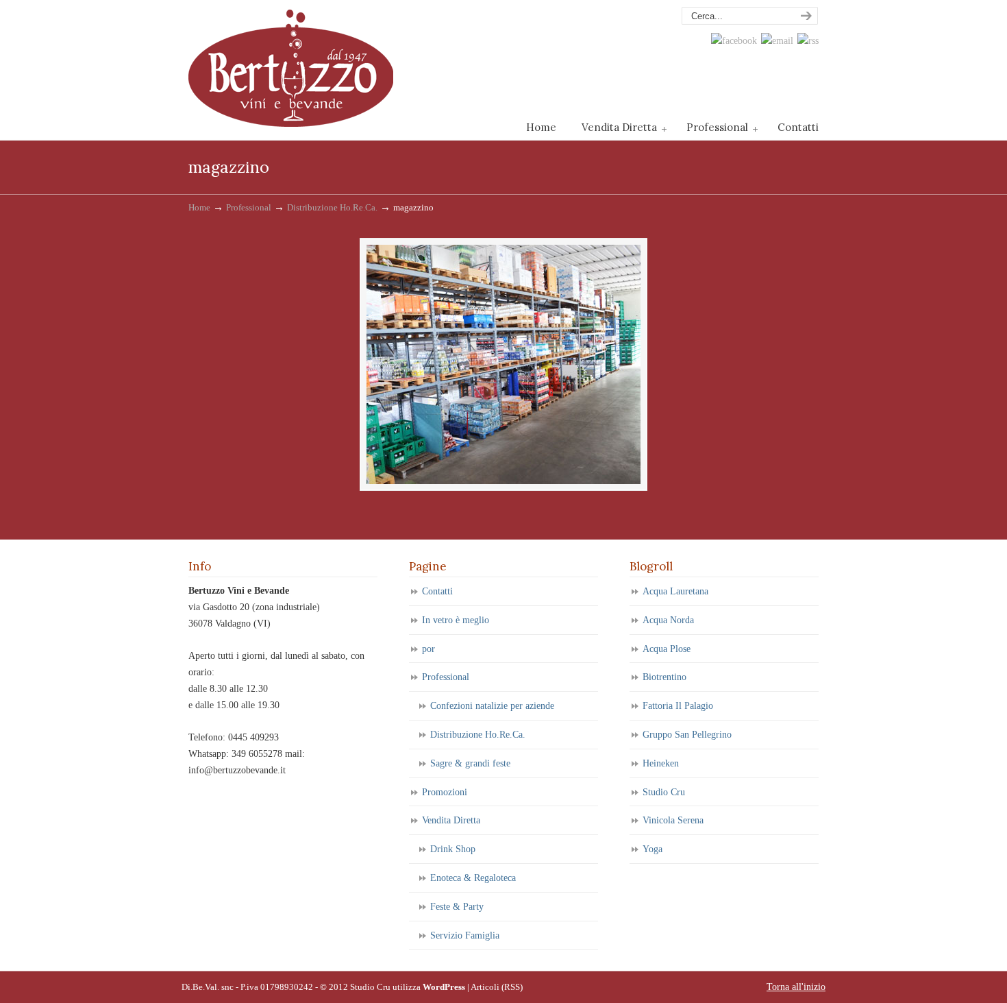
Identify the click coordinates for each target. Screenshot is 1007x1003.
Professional (248, 208)
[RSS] (808, 41)
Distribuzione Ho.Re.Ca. (332, 208)
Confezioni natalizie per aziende (492, 706)
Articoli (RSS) (497, 987)
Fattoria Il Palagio (678, 706)
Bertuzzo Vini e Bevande (291, 66)
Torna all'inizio (796, 987)
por (428, 649)
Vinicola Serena (673, 820)
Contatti (437, 591)
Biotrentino (664, 677)
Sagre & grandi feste (470, 763)
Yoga (652, 849)
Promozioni (444, 792)
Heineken (661, 763)
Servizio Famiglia (464, 935)
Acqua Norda (668, 620)
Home (199, 208)
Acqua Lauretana (675, 591)
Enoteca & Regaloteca (473, 878)
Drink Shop (452, 849)
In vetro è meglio (455, 620)
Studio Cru (664, 792)
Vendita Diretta (451, 820)
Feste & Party (457, 907)
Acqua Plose (667, 649)
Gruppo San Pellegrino (687, 734)
